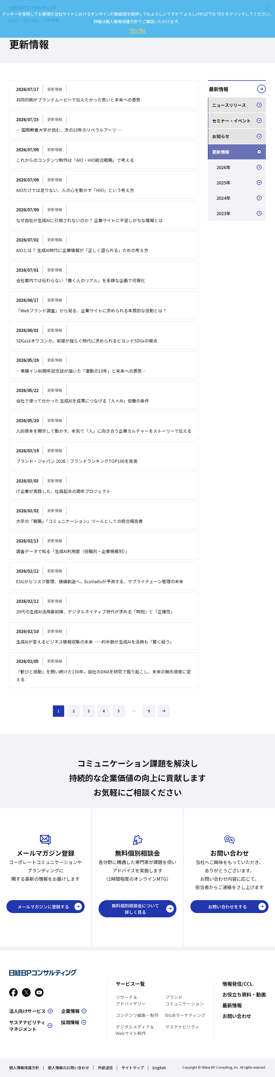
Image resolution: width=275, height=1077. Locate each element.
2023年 (223, 213)
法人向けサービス (27, 1011)
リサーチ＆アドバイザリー (131, 1000)
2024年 (223, 198)
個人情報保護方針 (24, 1067)
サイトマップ (132, 1067)
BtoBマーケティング (185, 1015)
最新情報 (218, 88)
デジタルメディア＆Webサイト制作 (135, 1029)
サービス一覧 (130, 983)
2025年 (223, 182)
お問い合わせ (236, 1015)
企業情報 (70, 1011)
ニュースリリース (229, 105)
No (142, 30)
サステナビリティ (182, 1026)
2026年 (223, 167)
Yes (133, 30)
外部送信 (105, 1067)
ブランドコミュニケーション (184, 1000)
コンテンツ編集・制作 (137, 1015)
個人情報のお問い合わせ (68, 1067)
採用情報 (70, 1022)
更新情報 (220, 152)
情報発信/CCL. (238, 983)
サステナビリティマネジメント (27, 1026)
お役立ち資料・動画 (244, 994)
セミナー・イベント (231, 120)
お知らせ (220, 136)
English (159, 1067)
